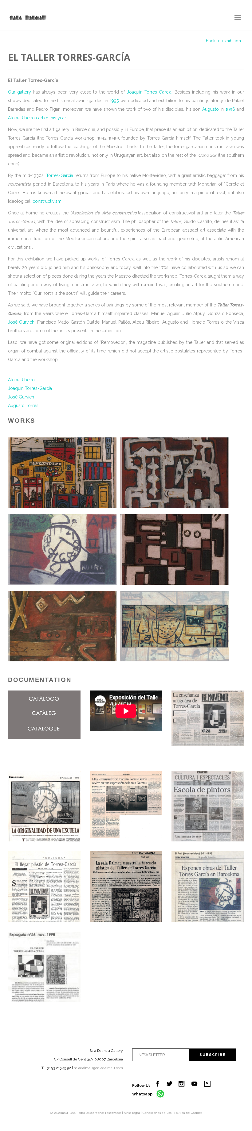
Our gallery (19, 92)
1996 (230, 109)
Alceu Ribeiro (21, 117)
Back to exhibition (223, 40)
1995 (114, 100)
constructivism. (47, 201)
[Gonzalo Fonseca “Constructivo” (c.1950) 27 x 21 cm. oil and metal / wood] (174, 549)
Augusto (210, 109)
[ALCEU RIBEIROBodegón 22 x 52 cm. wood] (174, 626)
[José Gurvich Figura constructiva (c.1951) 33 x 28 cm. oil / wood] (174, 472)
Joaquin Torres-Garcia (149, 92)
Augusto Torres (23, 405)
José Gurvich (21, 322)
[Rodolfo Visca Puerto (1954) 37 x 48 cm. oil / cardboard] (62, 472)
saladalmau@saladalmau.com (98, 1068)
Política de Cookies (188, 1112)
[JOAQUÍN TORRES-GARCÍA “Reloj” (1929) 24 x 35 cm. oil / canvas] (62, 549)
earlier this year (51, 117)
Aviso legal (132, 1112)
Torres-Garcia (59, 175)
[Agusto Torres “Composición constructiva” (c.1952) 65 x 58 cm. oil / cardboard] (62, 626)
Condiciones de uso (157, 1112)
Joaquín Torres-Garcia (30, 388)
